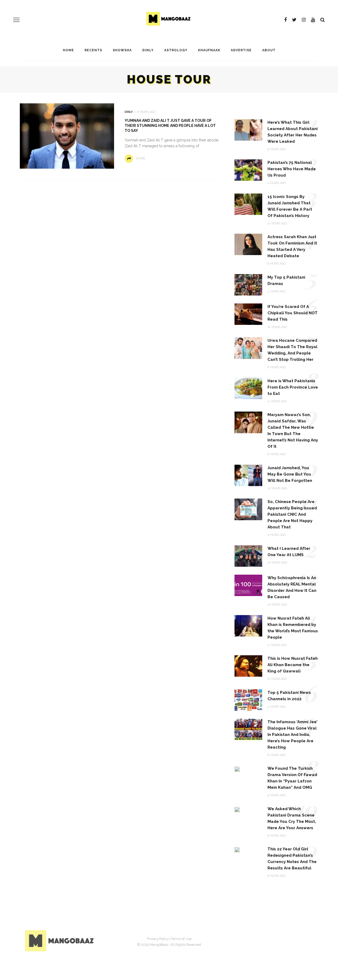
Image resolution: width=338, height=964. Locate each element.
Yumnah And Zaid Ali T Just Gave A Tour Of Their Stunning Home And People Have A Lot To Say (170, 125)
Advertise (241, 50)
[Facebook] (285, 19)
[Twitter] (294, 19)
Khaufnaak (209, 50)
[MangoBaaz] (60, 940)
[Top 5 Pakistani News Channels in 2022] (248, 699)
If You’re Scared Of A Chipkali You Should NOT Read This (292, 313)
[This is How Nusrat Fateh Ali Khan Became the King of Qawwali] (248, 665)
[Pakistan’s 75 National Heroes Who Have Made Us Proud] (248, 169)
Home (68, 50)
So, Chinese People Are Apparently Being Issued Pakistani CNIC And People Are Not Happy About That (292, 514)
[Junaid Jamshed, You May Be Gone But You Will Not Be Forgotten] (248, 475)
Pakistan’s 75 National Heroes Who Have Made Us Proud (291, 169)
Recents (93, 50)
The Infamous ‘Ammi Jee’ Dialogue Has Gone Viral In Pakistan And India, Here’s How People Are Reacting (292, 734)
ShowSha (122, 50)
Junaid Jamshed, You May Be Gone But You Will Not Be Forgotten (289, 474)
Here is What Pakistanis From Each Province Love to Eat (292, 387)
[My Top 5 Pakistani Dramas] (248, 284)
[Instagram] (303, 19)
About (268, 50)
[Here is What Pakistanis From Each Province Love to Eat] (248, 388)
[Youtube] (313, 19)
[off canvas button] (16, 20)
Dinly (148, 50)
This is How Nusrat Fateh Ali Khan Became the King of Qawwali (292, 665)
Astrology (175, 50)
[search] (322, 19)
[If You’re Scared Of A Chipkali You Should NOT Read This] (248, 313)
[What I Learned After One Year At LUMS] (248, 555)
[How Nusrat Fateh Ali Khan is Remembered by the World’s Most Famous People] (248, 625)
